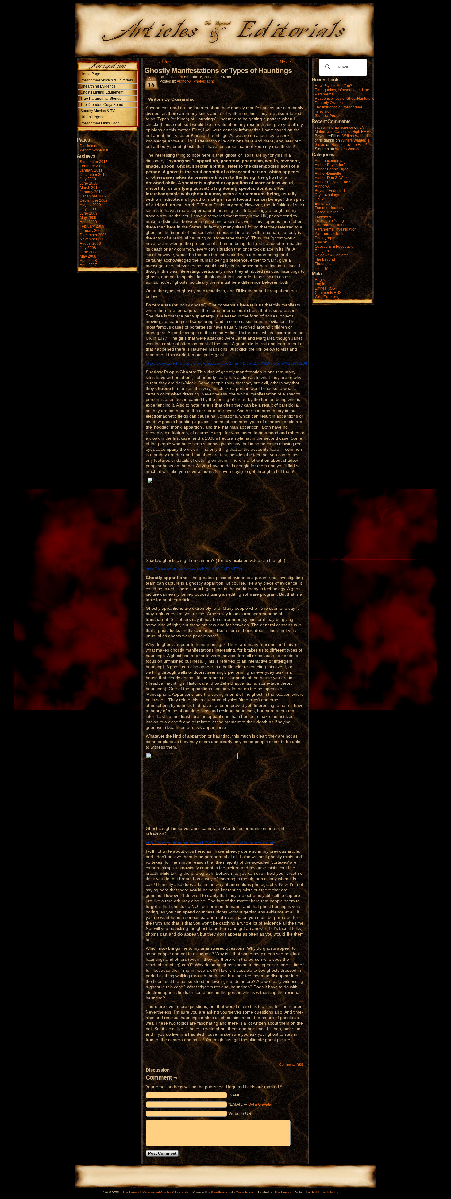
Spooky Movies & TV (97, 111)
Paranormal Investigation (336, 229)
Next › (285, 61)
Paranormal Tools (329, 234)
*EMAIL (250, 1104)
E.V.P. (319, 199)
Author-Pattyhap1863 (332, 182)
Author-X (184, 81)
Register (322, 280)
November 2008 (93, 239)
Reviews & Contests (331, 255)
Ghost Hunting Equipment (101, 92)
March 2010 (90, 187)
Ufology (321, 268)
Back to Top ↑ (332, 1192)
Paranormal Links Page (100, 123)
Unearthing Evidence (98, 86)
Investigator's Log (329, 221)
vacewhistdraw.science (334, 127)
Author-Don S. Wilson (333, 178)
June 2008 (89, 252)
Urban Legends (93, 117)
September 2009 (94, 200)
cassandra (174, 77)
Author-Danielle (328, 173)
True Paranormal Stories (100, 98)
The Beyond (325, 259)
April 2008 (88, 261)
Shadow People (328, 116)
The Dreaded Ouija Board (101, 105)
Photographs (204, 81)
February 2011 (92, 166)
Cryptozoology (327, 195)
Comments (328, 292)
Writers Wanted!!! (94, 150)
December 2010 (93, 175)
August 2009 (90, 205)
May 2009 (88, 218)
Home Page (90, 74)
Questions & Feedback (334, 246)
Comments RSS (291, 1064)
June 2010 (89, 183)
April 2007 (88, 265)
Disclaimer (89, 146)
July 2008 (88, 248)
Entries (325, 288)
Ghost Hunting (327, 212)
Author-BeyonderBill (332, 165)
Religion (322, 251)
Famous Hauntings (330, 208)
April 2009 (88, 222)
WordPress (219, 1192)
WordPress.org (327, 297)
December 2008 (93, 235)
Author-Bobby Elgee (332, 169)
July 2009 (88, 209)
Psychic (321, 242)
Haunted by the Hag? (349, 144)
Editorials (322, 203)
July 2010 (88, 179)
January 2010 (91, 192)
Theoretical (324, 264)
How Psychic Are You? (333, 86)
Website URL (241, 1113)
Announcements (328, 160)
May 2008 (88, 256)
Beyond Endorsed (330, 191)
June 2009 (89, 213)
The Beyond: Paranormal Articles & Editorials (155, 1192)
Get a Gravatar (260, 1104)
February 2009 (92, 226)
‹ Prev (165, 61)
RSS (315, 1192)
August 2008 (90, 243)
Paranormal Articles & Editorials (106, 80)
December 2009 (93, 196)
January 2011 (91, 170)
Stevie (320, 144)
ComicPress (245, 1192)
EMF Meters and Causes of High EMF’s (343, 129)
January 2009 (91, 230)
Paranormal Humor (331, 225)
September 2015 (94, 162)
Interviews (323, 216)
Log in (320, 284)
